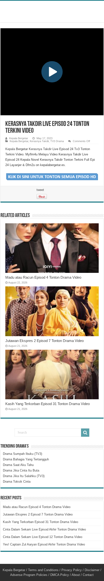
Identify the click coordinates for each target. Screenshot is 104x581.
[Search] (85, 432)
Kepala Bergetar (18, 138)
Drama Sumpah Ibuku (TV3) (22, 454)
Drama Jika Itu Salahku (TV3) (24, 476)
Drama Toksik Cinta (16, 481)
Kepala (10, 149)
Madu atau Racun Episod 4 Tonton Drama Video (43, 277)
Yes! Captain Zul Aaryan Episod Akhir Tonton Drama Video (44, 544)
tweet (40, 190)
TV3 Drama (57, 141)
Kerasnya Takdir (39, 141)
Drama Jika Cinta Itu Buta (21, 470)
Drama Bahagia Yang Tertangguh (26, 459)
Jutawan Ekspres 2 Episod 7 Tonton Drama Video (44, 341)
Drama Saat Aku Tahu (18, 465)
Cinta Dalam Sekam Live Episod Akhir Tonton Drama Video (44, 529)
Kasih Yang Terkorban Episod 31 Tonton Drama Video (47, 404)
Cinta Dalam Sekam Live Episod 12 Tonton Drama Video (42, 537)
